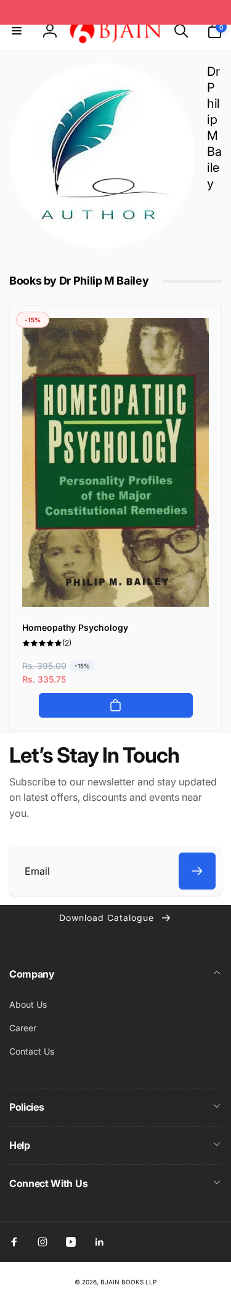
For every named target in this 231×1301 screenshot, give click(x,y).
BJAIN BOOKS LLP (128, 1282)
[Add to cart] (116, 705)
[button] (16, 30)
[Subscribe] (197, 871)
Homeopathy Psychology (75, 627)
